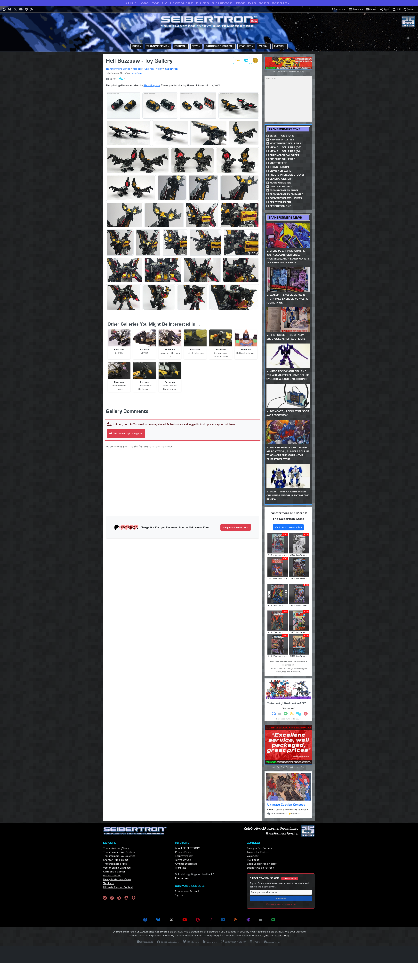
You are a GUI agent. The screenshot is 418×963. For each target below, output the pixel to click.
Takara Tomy (282, 935)
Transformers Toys (284, 129)
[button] (339, 9)
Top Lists (108, 883)
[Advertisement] (86, 103)
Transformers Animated (287, 194)
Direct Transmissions (273, 878)
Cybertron (171, 68)
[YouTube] (184, 919)
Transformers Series (118, 68)
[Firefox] (119, 897)
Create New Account (187, 891)
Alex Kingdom (152, 85)
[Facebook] (145, 919)
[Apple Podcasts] (261, 919)
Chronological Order (284, 155)
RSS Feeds (253, 859)
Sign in (179, 894)
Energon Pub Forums (115, 859)
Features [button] (245, 46)
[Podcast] (248, 919)
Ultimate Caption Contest (286, 804)
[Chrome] (105, 897)
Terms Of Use (183, 859)
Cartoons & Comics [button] (219, 46)
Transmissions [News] (116, 847)
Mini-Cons (137, 73)
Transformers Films (115, 863)
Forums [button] (179, 46)
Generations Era (281, 178)
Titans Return (279, 166)
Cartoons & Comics (114, 871)
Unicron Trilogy (153, 68)
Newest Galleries (282, 139)
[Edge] (126, 897)
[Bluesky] (158, 919)
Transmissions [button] (156, 46)
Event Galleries (112, 875)
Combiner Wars (280, 170)
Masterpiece (278, 163)
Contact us (181, 877)
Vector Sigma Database (117, 867)
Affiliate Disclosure (186, 863)
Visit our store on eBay (288, 527)
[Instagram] (210, 919)
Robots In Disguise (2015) (287, 174)
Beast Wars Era (280, 202)
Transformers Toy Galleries (119, 855)
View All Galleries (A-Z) (286, 147)
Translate (180, 867)
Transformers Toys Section (119, 851)
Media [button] (263, 46)
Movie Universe (280, 182)
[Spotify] (273, 919)
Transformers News (285, 217)
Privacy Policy (183, 851)
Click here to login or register (127, 433)
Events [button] (279, 46)
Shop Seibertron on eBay (261, 863)
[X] (171, 919)
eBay (302, 71)
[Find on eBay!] (237, 60)
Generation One (280, 206)
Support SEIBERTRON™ (235, 527)
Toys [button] (195, 46)
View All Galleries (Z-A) (286, 151)
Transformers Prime (284, 190)
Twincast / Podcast (258, 851)
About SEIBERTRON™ (187, 847)
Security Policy (184, 855)
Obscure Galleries (282, 159)
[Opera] (133, 897)
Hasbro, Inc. (262, 935)
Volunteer (252, 855)
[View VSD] (255, 60)
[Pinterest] (197, 919)
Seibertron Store (282, 135)
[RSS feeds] (235, 919)
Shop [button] (135, 46)
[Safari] (112, 897)
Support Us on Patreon (260, 867)
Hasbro (137, 68)
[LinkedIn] (223, 919)
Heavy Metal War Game (117, 879)
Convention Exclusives (286, 198)
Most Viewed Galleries (285, 143)
